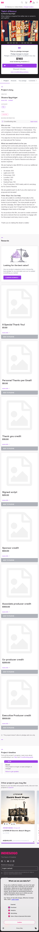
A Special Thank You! (13, 324)
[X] (5, 861)
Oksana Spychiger (9, 13)
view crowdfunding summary (19, 72)
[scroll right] (35, 30)
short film (4, 114)
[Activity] (30, 2)
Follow (19, 65)
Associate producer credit (16, 603)
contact (10, 100)
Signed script (9, 492)
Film (3, 107)
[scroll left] (3, 30)
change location (28, 7)
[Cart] (26, 2)
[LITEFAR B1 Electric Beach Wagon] (18, 807)
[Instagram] (11, 861)
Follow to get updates (12, 771)
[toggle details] (34, 842)
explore (10, 787)
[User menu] (33, 2)
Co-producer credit (13, 659)
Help (15, 757)
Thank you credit (11, 436)
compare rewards (11, 277)
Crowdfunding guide (26, 757)
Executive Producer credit (16, 715)
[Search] (22, 2)
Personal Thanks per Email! (17, 380)
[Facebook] (2, 861)
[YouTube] (8, 861)
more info (4, 100)
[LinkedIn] (13, 861)
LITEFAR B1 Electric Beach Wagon (16, 830)
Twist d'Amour (9, 11)
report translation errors (15, 874)
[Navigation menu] (37, 2)
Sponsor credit (10, 547)
